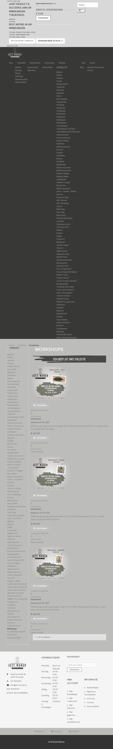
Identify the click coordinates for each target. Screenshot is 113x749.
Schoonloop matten (63, 224)
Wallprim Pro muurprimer (66, 301)
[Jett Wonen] (14, 52)
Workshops (60, 331)
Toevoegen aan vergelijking (39, 410)
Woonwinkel (21, 62)
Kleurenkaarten (62, 262)
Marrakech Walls (62, 283)
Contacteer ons (13, 1)
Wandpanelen (61, 164)
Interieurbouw (49, 62)
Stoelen (59, 80)
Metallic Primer (62, 256)
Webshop (62, 62)
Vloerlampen (61, 113)
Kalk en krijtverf (21, 82)
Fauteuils (60, 77)
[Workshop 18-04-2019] (69, 383)
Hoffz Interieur (62, 200)
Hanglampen (61, 107)
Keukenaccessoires (63, 146)
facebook (40, 731)
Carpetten (60, 221)
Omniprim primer (63, 298)
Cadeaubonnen (62, 328)
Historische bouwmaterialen (67, 337)
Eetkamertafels (62, 83)
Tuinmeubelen (61, 101)
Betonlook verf (62, 313)
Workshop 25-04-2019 (40, 513)
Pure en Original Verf (64, 268)
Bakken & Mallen (62, 176)
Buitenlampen (61, 122)
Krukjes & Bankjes (63, 173)
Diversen (60, 194)
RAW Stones (61, 209)
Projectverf (61, 238)
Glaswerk (60, 149)
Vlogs (82, 67)
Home (11, 62)
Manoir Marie (61, 215)
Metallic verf (61, 241)
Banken (59, 74)
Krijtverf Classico (63, 277)
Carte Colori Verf (63, 226)
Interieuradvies (35, 62)
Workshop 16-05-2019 (40, 603)
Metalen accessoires (64, 170)
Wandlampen (61, 119)
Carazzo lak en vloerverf (65, 289)
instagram (57, 731)
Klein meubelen (62, 98)
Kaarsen (59, 158)
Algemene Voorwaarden (95, 67)
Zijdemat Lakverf (63, 244)
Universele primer (63, 253)
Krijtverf (60, 233)
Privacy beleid (93, 706)
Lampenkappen (62, 125)
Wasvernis (60, 310)
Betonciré (60, 325)
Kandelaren (60, 143)
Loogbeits (60, 307)
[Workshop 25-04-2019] (69, 473)
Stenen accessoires (63, 137)
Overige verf (61, 304)
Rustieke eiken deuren (64, 334)
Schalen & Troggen (63, 182)
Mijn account (12, 46)
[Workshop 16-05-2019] (69, 563)
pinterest (75, 731)
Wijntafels (60, 89)
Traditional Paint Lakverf (65, 286)
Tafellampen (61, 110)
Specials (60, 316)
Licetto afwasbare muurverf (67, 280)
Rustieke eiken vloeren (64, 218)
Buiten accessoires (63, 188)
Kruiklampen (61, 116)
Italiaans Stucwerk (63, 322)
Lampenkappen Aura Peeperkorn (68, 131)
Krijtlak (59, 236)
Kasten (59, 95)
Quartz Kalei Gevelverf (65, 292)
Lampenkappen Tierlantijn (66, 128)
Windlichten (61, 155)
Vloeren (18, 73)
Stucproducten (62, 319)
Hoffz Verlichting (62, 203)
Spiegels (60, 152)
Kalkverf (60, 229)
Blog (83, 62)
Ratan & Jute (61, 185)
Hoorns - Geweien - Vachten (66, 191)
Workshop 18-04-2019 (40, 422)
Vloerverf (60, 247)
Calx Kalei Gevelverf (64, 295)
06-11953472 (15, 681)
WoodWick (60, 161)
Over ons (91, 698)
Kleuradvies (32, 70)
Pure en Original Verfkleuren (67, 271)
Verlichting (19, 76)
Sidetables (60, 92)
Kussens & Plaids (63, 197)
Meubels (18, 67)
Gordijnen (18, 70)
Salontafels (61, 86)
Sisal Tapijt (60, 212)
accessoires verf (62, 265)
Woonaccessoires (21, 79)
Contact (92, 62)
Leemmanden (61, 179)
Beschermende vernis (64, 259)
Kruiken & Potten (63, 140)
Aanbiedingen (93, 687)
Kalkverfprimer (62, 250)
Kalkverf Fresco (62, 274)
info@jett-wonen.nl (18, 685)
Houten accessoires (64, 167)
